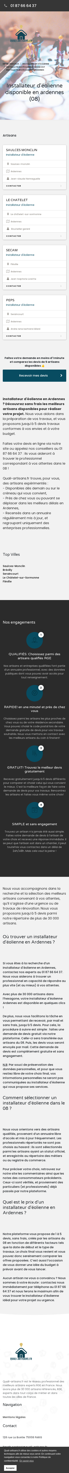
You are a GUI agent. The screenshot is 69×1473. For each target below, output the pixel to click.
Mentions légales (14, 1417)
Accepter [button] (10, 1468)
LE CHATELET (17, 200)
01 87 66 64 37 (23, 5)
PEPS (10, 300)
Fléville (7, 581)
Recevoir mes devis (33, 375)
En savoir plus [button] (27, 1461)
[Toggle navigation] (63, 35)
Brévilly (7, 570)
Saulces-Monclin (14, 566)
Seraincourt (10, 574)
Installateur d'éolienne (20, 155)
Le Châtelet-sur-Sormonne (21, 577)
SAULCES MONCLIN (21, 150)
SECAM (12, 250)
